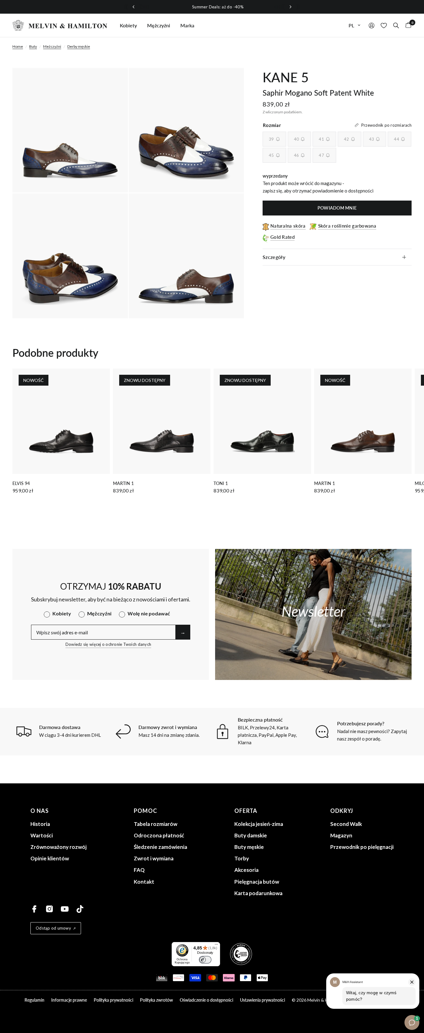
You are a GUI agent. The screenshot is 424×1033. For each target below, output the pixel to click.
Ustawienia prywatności (262, 1000)
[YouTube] (65, 909)
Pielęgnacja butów (256, 881)
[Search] (396, 25)
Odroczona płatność (159, 835)
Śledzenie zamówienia (160, 847)
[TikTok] (80, 909)
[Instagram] (49, 909)
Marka (187, 25)
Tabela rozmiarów (155, 824)
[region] (212, 7)
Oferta (245, 810)
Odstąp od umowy (53, 928)
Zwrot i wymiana (154, 858)
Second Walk (346, 824)
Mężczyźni (158, 25)
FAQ (139, 870)
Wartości (41, 835)
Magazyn (341, 835)
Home (17, 46)
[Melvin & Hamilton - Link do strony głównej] (59, 25)
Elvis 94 (21, 483)
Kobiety (128, 25)
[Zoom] (115, 81)
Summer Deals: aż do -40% (212, 6)
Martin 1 (123, 483)
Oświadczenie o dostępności (206, 1000)
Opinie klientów (49, 858)
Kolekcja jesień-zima (258, 824)
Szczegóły (274, 257)
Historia (40, 824)
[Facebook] (34, 909)
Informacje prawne (69, 1000)
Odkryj (341, 810)
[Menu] (216, 945)
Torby (241, 858)
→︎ (182, 632)
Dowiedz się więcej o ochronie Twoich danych (108, 644)
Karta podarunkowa (258, 893)
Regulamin (34, 1000)
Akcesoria (246, 870)
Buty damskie (250, 835)
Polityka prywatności (113, 1000)
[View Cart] (407, 25)
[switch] (205, 959)
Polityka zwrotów (156, 1000)
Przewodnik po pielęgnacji (362, 847)
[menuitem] (128, 25)
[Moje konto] (371, 25)
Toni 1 (221, 483)
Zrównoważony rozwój (58, 847)
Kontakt (144, 881)
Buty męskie (249, 847)
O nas (39, 810)
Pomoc (145, 810)
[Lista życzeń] (383, 25)
